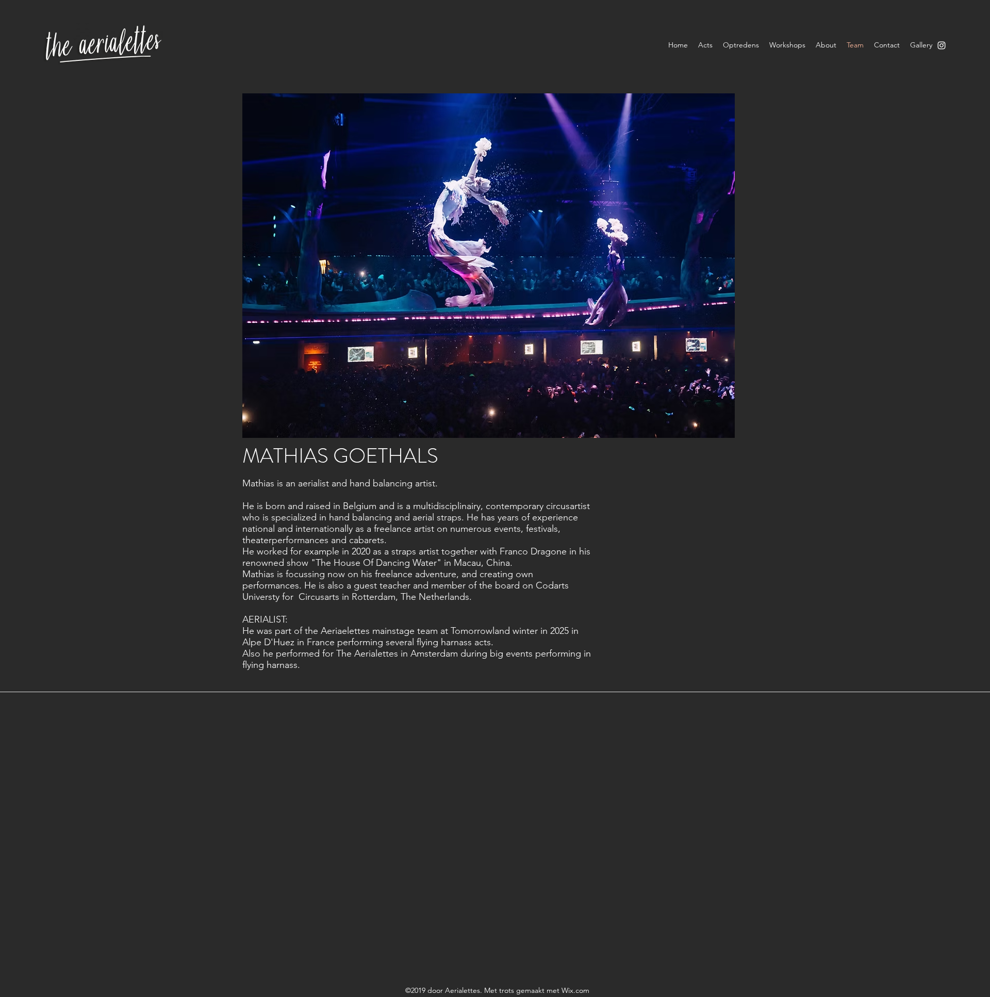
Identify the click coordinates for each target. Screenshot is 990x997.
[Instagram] (941, 45)
